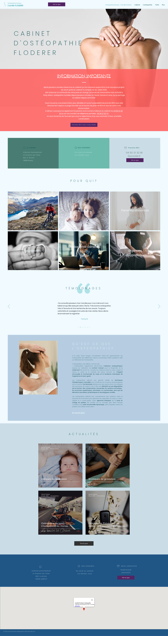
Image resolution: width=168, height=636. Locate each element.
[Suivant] (159, 306)
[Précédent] (9, 306)
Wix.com (32, 631)
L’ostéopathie (77, 364)
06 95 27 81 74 (102, 113)
